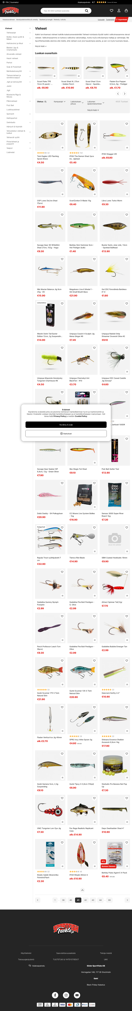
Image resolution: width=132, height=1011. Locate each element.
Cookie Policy (81, 416)
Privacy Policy (59, 416)
